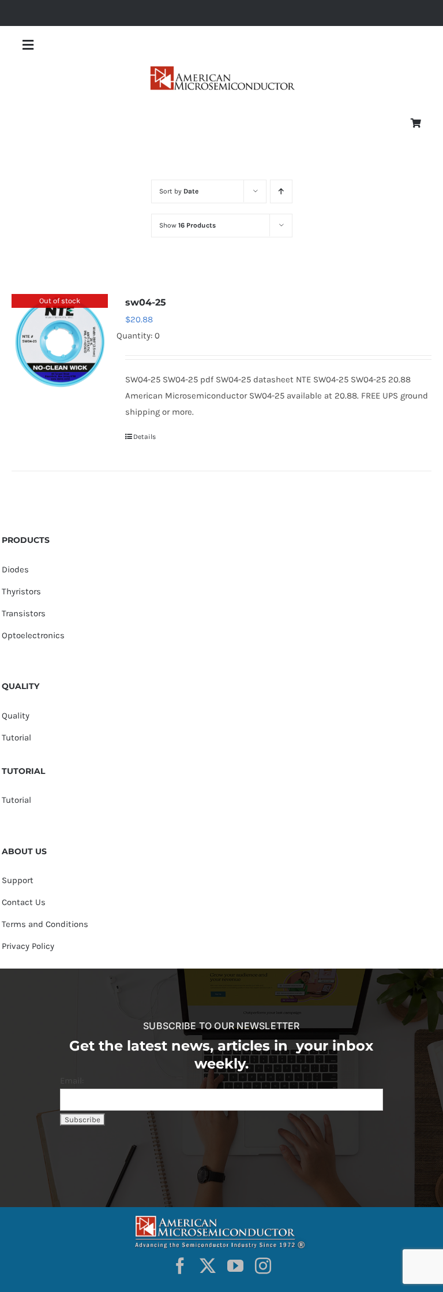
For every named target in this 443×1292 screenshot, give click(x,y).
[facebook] (180, 1266)
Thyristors (21, 591)
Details (144, 437)
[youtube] (235, 1266)
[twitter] (208, 1266)
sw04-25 (145, 302)
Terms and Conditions (45, 924)
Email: (72, 1080)
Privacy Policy (28, 946)
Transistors (24, 613)
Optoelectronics (33, 635)
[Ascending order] (281, 191)
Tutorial (16, 737)
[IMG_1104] (221, 69)
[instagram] (263, 1266)
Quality (15, 715)
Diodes (15, 569)
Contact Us (24, 902)
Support (17, 880)
